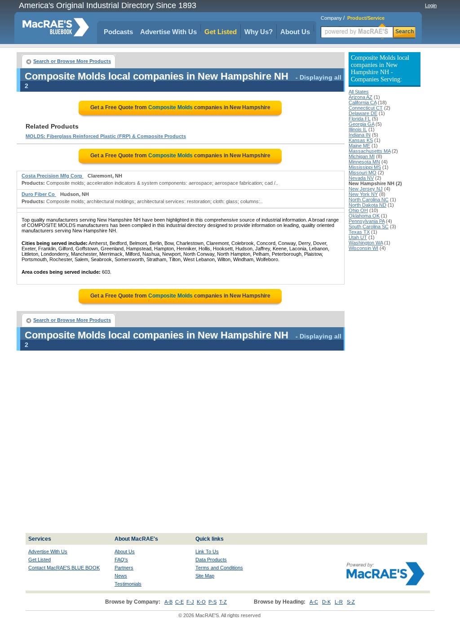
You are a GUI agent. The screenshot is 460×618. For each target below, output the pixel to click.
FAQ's (121, 559)
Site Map (204, 575)
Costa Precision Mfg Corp (53, 175)
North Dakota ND (367, 205)
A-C (314, 602)
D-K (326, 602)
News (121, 575)
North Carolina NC (369, 199)
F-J (190, 602)
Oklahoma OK (364, 215)
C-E (179, 602)
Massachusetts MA (369, 151)
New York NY (363, 194)
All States (359, 91)
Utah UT (358, 237)
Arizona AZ (360, 97)
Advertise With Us (168, 32)
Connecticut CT (366, 108)
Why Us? (258, 32)
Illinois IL (358, 129)
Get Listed (220, 32)
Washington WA (366, 242)
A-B (168, 602)
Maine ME (359, 145)
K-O (201, 602)
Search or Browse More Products (72, 61)
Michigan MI (362, 156)
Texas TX (359, 232)
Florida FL (360, 118)
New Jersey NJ (366, 188)
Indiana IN (360, 135)
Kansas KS (361, 140)
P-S (212, 602)
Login (431, 5)
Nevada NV (361, 178)
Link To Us (207, 551)
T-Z (223, 602)
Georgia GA (361, 124)
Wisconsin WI (363, 248)
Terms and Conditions (219, 567)
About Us (295, 32)
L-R (339, 602)
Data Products (211, 559)
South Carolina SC (369, 226)
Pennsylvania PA (367, 221)
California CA (362, 102)
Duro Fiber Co (39, 194)
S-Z (351, 602)
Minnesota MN (364, 162)
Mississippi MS (365, 167)
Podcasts (118, 32)
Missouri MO (362, 172)
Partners (124, 567)
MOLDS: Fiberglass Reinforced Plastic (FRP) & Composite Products (106, 136)
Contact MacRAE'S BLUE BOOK (64, 567)
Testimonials (128, 584)
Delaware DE (363, 113)
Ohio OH (358, 210)
